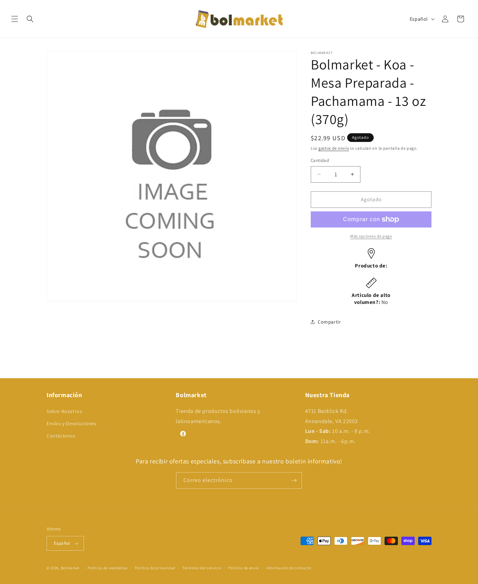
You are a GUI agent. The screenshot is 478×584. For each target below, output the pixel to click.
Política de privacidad (155, 567)
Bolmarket (70, 567)
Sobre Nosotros (64, 411)
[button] (14, 19)
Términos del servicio (202, 567)
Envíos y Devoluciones (72, 423)
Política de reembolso (107, 567)
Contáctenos (61, 436)
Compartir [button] (329, 322)
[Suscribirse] (294, 480)
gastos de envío (333, 148)
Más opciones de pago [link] (371, 236)
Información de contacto (288, 567)
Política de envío (243, 567)
